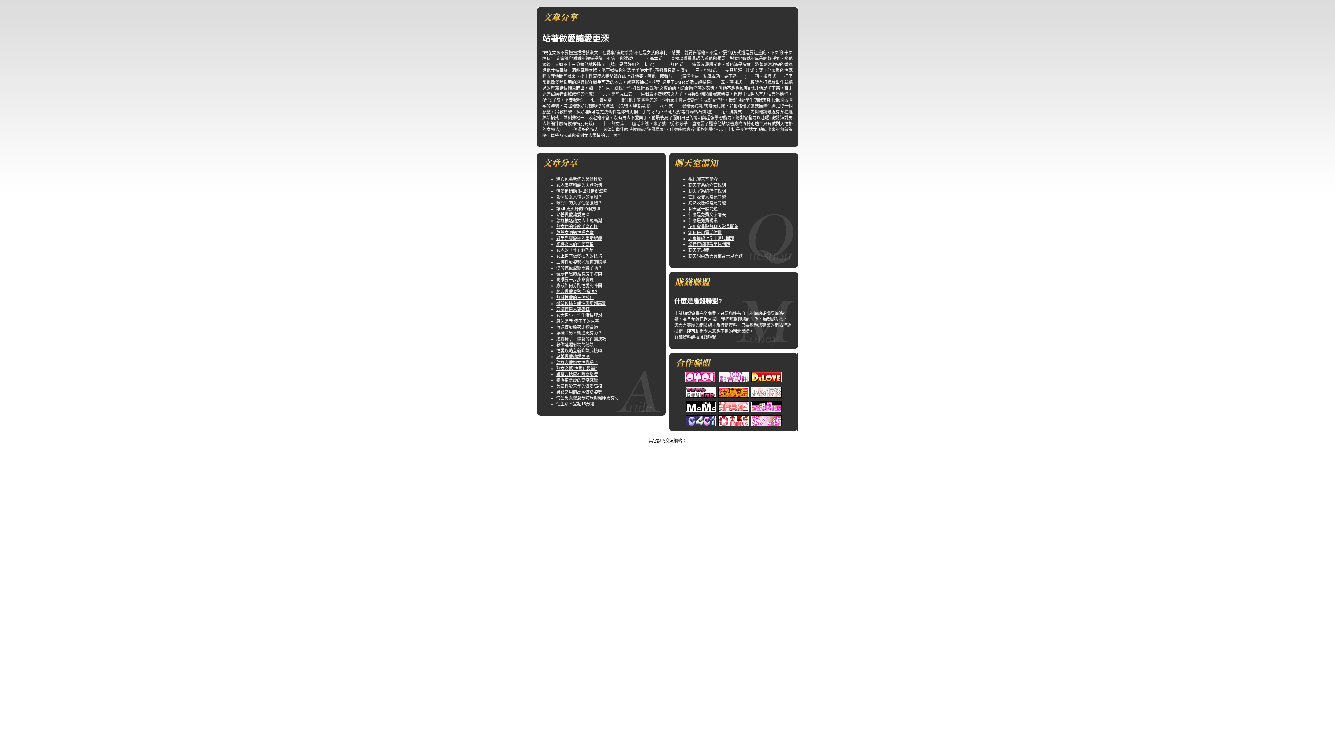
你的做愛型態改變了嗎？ (579, 268)
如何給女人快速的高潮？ (579, 197)
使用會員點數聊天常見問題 (713, 226)
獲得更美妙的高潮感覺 (577, 380)
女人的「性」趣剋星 (575, 250)
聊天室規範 (698, 250)
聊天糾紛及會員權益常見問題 (715, 256)
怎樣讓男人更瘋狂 (573, 309)
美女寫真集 (660, 435)
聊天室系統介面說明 (707, 185)
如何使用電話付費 (705, 232)
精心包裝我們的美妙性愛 (579, 179)
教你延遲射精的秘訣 (575, 344)
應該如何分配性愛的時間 (579, 285)
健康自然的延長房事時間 (579, 274)
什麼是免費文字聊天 (707, 214)
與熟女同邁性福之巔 (575, 232)
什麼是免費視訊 (703, 220)
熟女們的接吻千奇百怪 (577, 226)
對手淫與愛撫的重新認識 (579, 238)
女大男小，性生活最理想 (579, 315)
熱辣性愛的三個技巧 (575, 297)
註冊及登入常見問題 (707, 197)
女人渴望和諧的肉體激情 (579, 185)
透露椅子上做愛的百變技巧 (581, 339)
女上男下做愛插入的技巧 (579, 256)
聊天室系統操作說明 (707, 191)
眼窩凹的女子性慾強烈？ (579, 203)
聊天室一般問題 (703, 209)
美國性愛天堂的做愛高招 (579, 386)
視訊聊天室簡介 (703, 179)
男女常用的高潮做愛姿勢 (579, 392)
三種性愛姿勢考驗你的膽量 (581, 262)
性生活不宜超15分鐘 (575, 404)
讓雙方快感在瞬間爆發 (577, 374)
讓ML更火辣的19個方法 (578, 209)
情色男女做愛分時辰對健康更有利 (587, 398)
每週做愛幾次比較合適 (577, 327)
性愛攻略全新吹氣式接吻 (579, 350)
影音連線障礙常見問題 (709, 244)
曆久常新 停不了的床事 (577, 321)
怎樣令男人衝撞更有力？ (579, 333)
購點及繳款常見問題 (707, 203)
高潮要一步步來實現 (575, 279)
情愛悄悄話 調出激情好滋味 (581, 191)
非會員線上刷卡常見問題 (711, 238)
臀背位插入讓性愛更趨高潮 (581, 303)
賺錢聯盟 (707, 337)
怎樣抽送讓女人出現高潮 (579, 220)
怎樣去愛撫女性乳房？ (577, 362)
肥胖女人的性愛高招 (575, 244)
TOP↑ (679, 435)
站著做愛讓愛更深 (573, 214)
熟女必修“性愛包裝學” (576, 368)
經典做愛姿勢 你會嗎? (576, 291)
